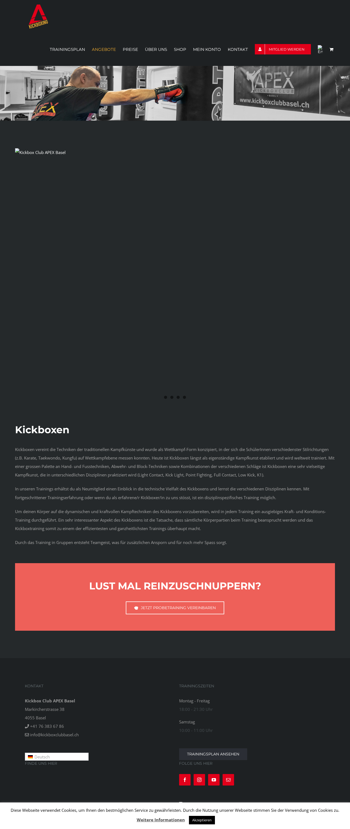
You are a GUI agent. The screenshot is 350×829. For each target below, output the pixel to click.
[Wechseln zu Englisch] (320, 49)
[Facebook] (185, 780)
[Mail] (228, 780)
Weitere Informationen (161, 819)
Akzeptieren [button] (202, 820)
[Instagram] (199, 780)
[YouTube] (214, 780)
